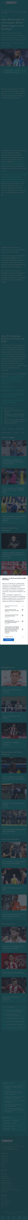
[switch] (22, 610)
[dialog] (14, 610)
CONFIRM (9, 639)
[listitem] (14, 606)
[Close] (24, 578)
